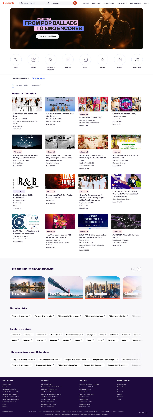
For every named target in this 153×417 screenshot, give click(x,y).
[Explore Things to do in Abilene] (30, 316)
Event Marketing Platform (9, 389)
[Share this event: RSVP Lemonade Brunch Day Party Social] (138, 146)
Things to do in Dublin (130, 359)
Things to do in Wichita (140, 316)
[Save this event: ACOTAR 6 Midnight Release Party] (133, 226)
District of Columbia (73, 334)
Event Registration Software (10, 399)
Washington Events (84, 407)
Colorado (40, 340)
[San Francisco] (65, 297)
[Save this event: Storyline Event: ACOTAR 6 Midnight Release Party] (34, 146)
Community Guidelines (9, 402)
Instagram (120, 397)
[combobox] (61, 3)
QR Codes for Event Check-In (49, 404)
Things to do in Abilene (20, 316)
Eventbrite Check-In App (9, 394)
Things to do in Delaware (20, 365)
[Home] (8, 3)
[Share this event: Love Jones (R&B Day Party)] (72, 186)
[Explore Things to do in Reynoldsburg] (34, 359)
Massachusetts (138, 340)
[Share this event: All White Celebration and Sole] (39, 108)
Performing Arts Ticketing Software (51, 387)
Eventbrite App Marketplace (10, 397)
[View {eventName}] (27, 104)
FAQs (4, 404)
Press (80, 412)
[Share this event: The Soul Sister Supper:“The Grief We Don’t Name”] (72, 226)
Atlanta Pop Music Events (86, 394)
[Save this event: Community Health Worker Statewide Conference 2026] (133, 186)
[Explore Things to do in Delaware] (31, 365)
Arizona (27, 334)
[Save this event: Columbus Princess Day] (100, 108)
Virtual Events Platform (47, 402)
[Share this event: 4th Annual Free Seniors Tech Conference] (72, 108)
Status (108, 412)
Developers (101, 412)
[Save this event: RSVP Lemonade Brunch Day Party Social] (133, 146)
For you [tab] (19, 85)
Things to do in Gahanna (92, 365)
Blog (63, 412)
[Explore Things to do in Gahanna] (103, 365)
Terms (114, 412)
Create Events (6, 384)
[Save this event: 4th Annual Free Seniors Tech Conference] (67, 108)
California (40, 334)
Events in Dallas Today (85, 402)
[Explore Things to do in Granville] (127, 365)
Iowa (99, 340)
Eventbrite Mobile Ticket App (10, 392)
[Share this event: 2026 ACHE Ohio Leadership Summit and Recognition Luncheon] (105, 226)
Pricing (4, 387)
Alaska (14, 340)
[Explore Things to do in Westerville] (60, 359)
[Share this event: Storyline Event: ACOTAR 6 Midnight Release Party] (39, 146)
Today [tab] (26, 85)
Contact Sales (121, 387)
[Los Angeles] (102, 297)
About (58, 412)
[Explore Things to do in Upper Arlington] (117, 359)
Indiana (113, 334)
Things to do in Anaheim (94, 316)
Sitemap (4, 407)
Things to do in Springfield (67, 365)
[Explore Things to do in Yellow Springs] (88, 359)
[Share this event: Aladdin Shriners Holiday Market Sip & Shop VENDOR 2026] (105, 146)
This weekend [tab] (35, 85)
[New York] (27, 297)
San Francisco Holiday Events (87, 387)
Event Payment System (47, 392)
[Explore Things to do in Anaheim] (104, 316)
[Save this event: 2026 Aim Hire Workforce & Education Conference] (34, 226)
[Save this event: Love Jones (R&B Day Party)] (67, 186)
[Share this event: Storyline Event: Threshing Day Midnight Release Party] (72, 146)
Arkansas (26, 340)
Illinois (89, 340)
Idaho (102, 334)
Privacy (120, 412)
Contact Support (122, 384)
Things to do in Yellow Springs (75, 359)
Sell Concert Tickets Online (49, 389)
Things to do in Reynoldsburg (22, 359)
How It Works (32, 412)
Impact (86, 412)
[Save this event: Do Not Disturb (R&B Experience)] (34, 186)
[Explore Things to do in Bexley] (53, 365)
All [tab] (13, 85)
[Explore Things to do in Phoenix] (53, 316)
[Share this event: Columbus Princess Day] (105, 108)
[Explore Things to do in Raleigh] (127, 316)
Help (68, 412)
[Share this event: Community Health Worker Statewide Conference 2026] (138, 186)
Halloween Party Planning (48, 399)
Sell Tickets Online (46, 384)
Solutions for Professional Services (51, 394)
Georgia (90, 334)
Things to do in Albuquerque (68, 316)
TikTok (119, 399)
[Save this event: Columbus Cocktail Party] (133, 108)
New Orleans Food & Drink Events (89, 384)
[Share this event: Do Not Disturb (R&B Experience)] (39, 186)
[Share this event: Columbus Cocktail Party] (138, 108)
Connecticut (55, 334)
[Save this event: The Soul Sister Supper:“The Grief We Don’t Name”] (67, 226)
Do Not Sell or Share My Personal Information (94, 414)
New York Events (84, 397)
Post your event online (47, 407)
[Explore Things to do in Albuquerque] (80, 316)
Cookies (57, 414)
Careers (74, 412)
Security (92, 412)
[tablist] (26, 85)
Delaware (53, 340)
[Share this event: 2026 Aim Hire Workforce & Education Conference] (39, 226)
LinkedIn (119, 394)
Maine (124, 340)
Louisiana (137, 334)
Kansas (125, 334)
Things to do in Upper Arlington (104, 359)
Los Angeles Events (84, 404)
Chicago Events (83, 399)
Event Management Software (49, 397)
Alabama (15, 334)
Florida (65, 340)
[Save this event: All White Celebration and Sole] (34, 108)
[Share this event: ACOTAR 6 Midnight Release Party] (138, 226)
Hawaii (77, 340)
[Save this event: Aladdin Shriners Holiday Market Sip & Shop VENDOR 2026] (100, 146)
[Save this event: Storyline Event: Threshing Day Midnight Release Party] (67, 146)
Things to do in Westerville (48, 359)
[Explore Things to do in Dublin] (140, 359)
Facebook (120, 392)
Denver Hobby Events (85, 392)
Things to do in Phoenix (43, 316)
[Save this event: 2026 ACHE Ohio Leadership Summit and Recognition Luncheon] (100, 226)
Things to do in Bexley (44, 365)
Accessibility (49, 414)
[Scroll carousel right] (139, 269)
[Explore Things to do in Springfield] (79, 365)
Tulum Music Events (85, 389)
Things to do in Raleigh (117, 316)
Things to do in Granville (116, 365)
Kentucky (111, 340)
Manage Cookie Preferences (70, 414)
